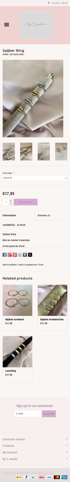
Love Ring (10, 371)
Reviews (44, 215)
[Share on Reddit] (20, 255)
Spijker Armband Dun (52, 319)
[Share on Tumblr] (25, 255)
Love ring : (8, 173)
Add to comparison (28, 264)
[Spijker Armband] (17, 300)
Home (5, 54)
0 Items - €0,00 (59, 3)
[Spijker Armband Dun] (52, 300)
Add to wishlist (10, 264)
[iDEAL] (18, 477)
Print (41, 264)
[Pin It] (15, 255)
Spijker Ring (17, 54)
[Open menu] (6, 24)
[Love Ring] (17, 351)
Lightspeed (48, 473)
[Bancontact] (34, 477)
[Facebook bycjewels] (32, 424)
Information (9, 215)
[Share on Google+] (10, 255)
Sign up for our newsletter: (35, 406)
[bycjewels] (41, 25)
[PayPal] (26, 477)
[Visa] (49, 477)
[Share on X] (30, 255)
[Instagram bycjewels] (38, 424)
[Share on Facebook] (5, 255)
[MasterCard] (56, 477)
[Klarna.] (41, 477)
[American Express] (63, 477)
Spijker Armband (14, 319)
